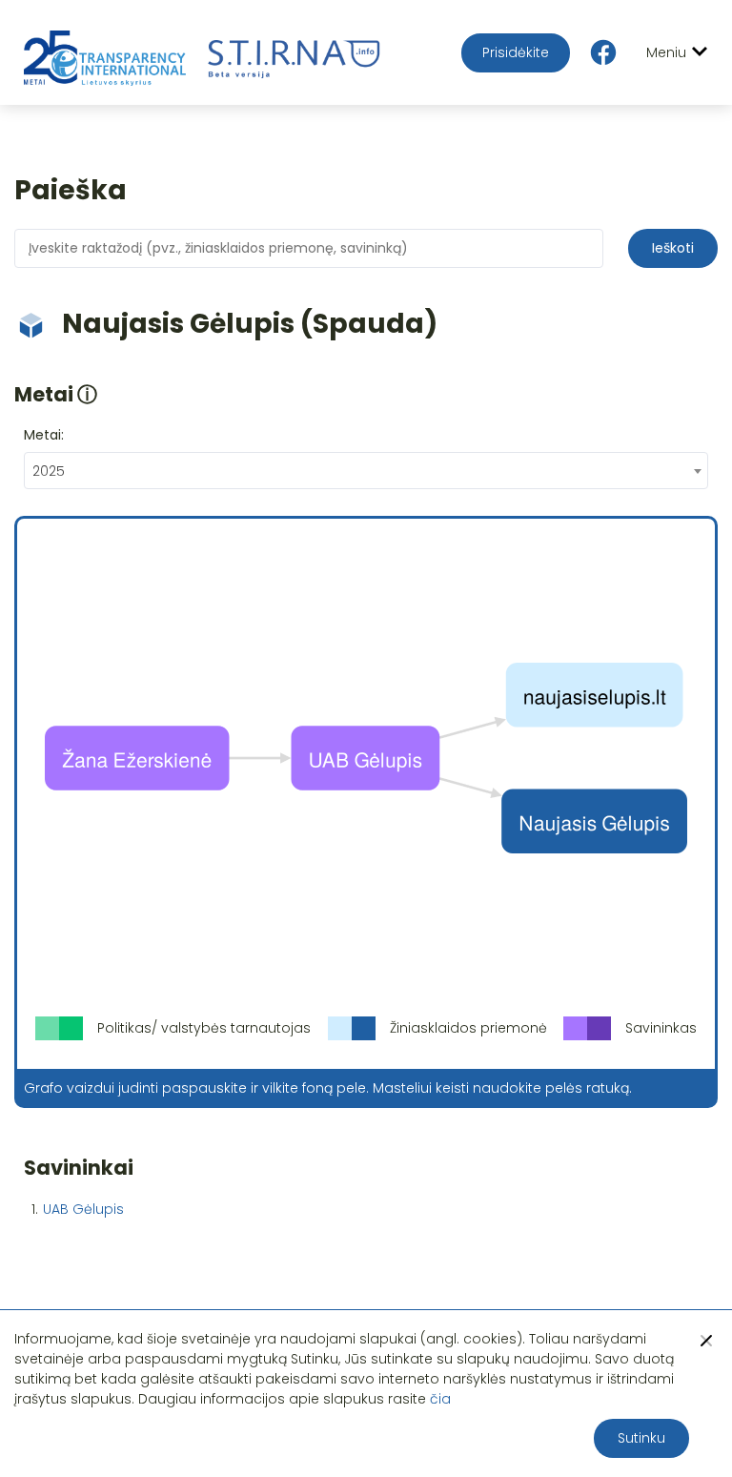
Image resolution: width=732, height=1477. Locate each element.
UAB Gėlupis (83, 1209)
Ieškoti (673, 247)
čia (440, 1398)
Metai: (44, 434)
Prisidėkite (515, 52)
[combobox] (366, 470)
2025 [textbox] (48, 471)
